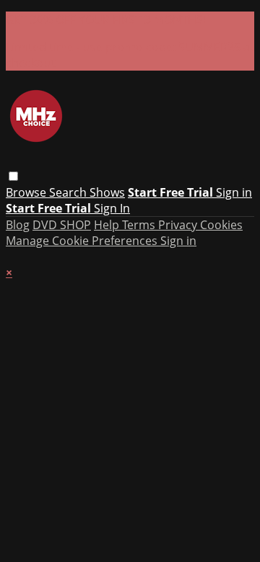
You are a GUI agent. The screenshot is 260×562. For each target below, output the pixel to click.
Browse (27, 192)
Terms (140, 225)
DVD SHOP (61, 225)
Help (108, 225)
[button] (13, 176)
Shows (107, 192)
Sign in (234, 192)
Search (69, 192)
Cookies (221, 225)
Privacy (179, 225)
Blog (18, 225)
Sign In (112, 208)
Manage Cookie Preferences (83, 241)
